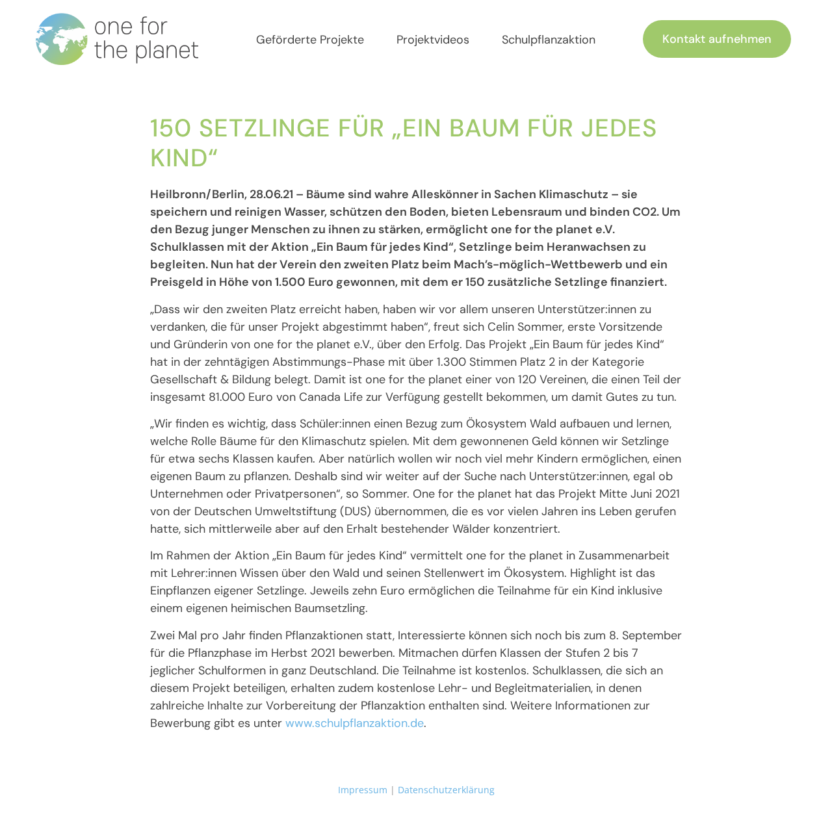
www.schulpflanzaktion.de (354, 723)
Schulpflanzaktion (548, 39)
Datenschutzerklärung (446, 790)
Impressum (362, 790)
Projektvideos (432, 39)
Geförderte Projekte (310, 39)
